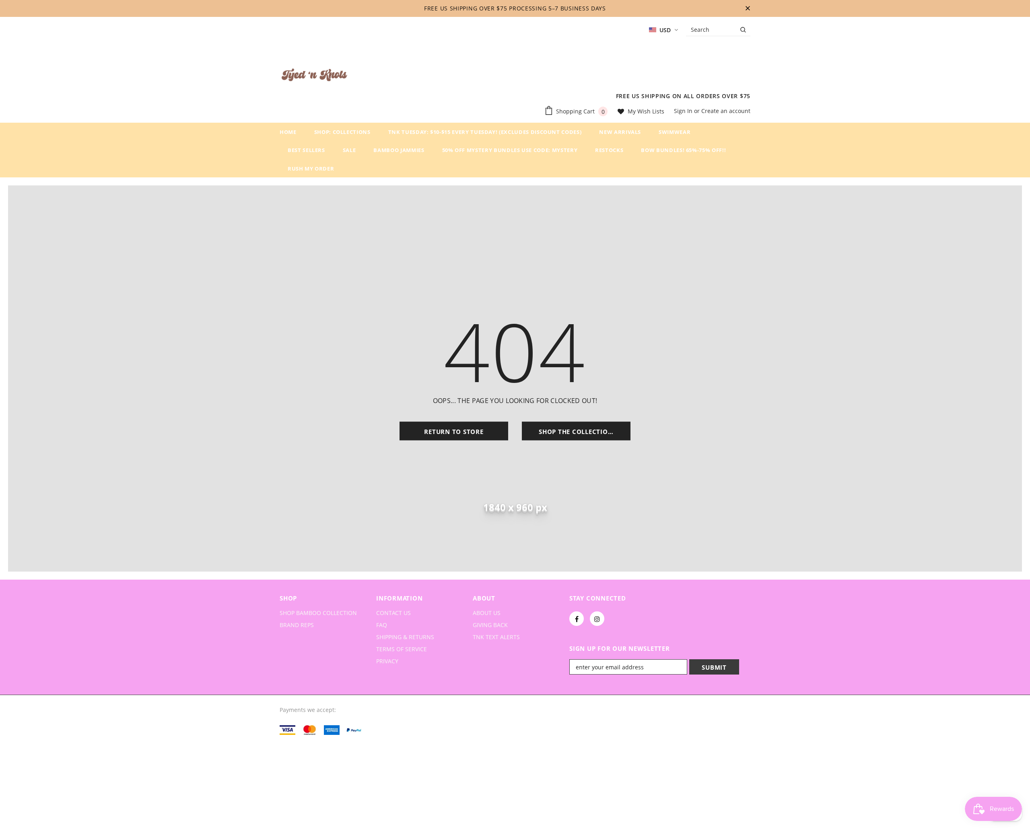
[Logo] (314, 76)
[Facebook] (576, 618)
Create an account (725, 111)
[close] (748, 8)
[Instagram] (597, 618)
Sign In (684, 111)
